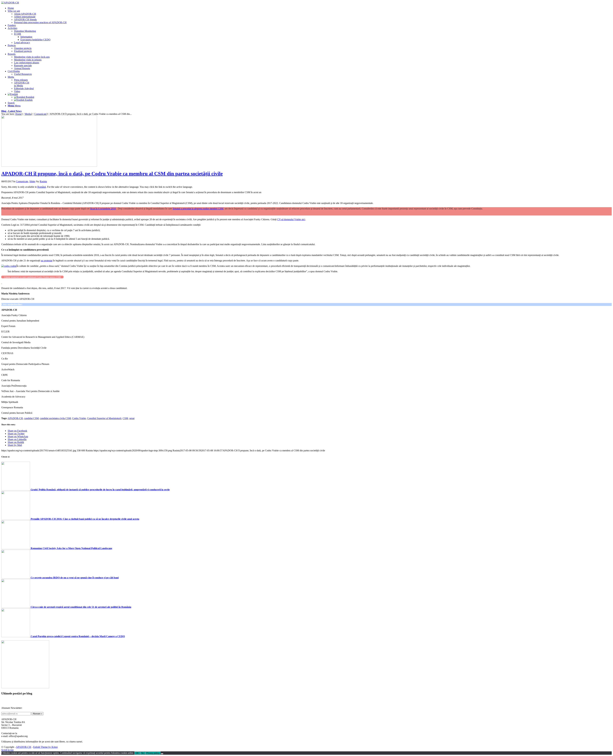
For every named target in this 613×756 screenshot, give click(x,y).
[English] (13, 94)
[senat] (49, 165)
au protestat (46, 260)
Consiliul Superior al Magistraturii (104, 418)
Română (41, 186)
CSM (125, 418)
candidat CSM (31, 418)
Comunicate (22, 181)
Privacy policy (152, 753)
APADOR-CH (15, 418)
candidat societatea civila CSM (55, 418)
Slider (32, 181)
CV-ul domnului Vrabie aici (291, 219)
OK (137, 753)
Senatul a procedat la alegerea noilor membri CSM (198, 208)
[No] (162, 753)
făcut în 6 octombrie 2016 (103, 208)
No (142, 753)
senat (131, 418)
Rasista (43, 181)
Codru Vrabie (79, 418)
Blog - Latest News (11, 111)
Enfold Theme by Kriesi (45, 747)
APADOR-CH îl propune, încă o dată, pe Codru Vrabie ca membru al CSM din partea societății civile (112, 173)
